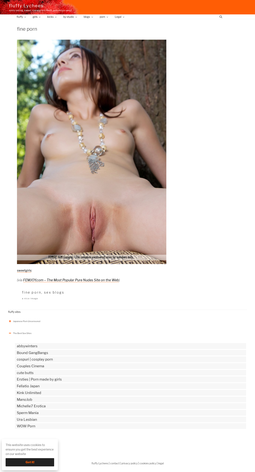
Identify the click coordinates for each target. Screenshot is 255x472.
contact (114, 463)
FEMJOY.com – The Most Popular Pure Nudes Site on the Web (71, 280)
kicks (50, 16)
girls (35, 16)
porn (102, 16)
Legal (118, 16)
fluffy (20, 16)
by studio (68, 16)
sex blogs (54, 292)
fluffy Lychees (26, 5)
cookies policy (147, 463)
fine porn (31, 292)
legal (161, 463)
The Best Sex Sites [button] (22, 333)
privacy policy (129, 463)
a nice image (30, 298)
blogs (87, 16)
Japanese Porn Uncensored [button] (26, 321)
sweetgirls (24, 270)
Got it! (30, 462)
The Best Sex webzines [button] (24, 441)
